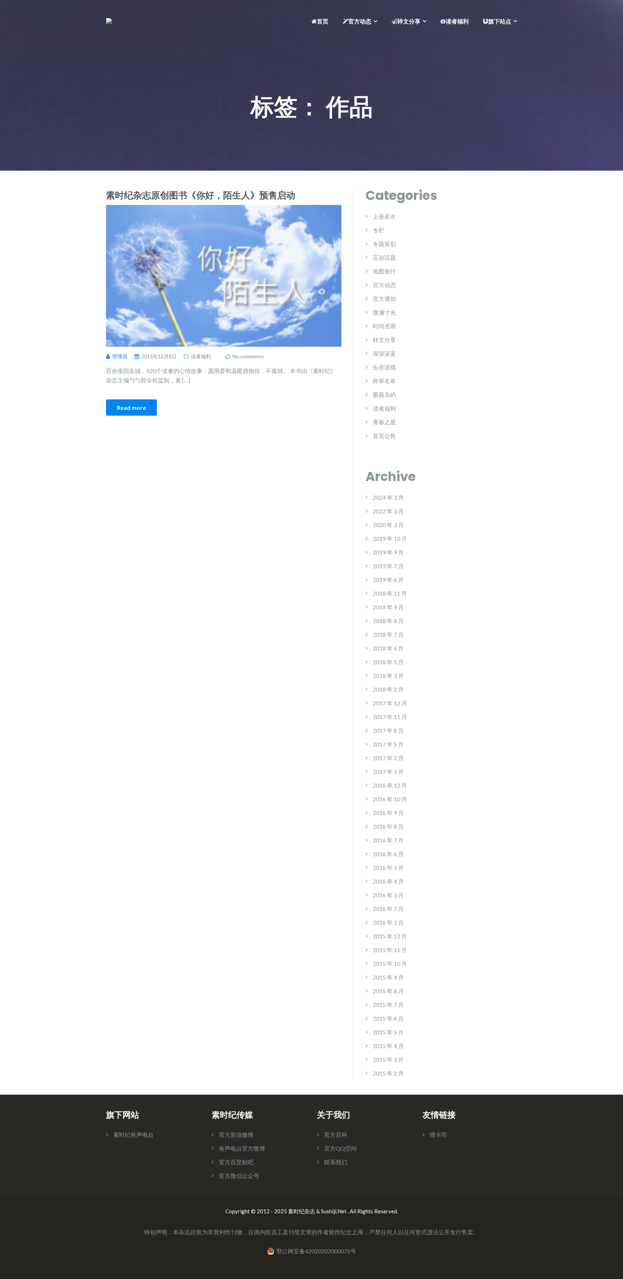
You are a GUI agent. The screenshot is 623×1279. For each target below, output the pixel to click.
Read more (131, 407)
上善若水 (384, 216)
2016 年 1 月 (388, 922)
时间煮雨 (384, 326)
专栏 (378, 230)
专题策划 (384, 243)
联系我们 (335, 1161)
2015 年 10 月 (390, 963)
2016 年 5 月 (388, 867)
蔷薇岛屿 (384, 394)
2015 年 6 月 (388, 1018)
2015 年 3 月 (388, 1059)
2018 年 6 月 (388, 648)
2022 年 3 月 (388, 511)
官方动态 (359, 21)
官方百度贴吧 (236, 1161)
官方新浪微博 (236, 1134)
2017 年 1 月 (388, 771)
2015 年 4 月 (388, 1045)
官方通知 (384, 298)
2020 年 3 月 (388, 524)
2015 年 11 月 (390, 949)
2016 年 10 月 (390, 799)
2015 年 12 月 (390, 936)
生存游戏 (384, 367)
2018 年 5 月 (388, 661)
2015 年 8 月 (388, 990)
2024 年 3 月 (388, 497)
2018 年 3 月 (388, 675)
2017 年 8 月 (388, 730)
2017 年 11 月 (390, 716)
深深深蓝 (384, 353)
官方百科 (335, 1134)
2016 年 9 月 (388, 812)
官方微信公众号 (239, 1175)
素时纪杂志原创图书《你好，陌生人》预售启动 (200, 194)
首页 (322, 21)
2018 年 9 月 (388, 607)
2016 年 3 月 (388, 895)
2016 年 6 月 (388, 853)
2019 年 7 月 (388, 565)
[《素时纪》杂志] (109, 20)
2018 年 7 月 (388, 634)
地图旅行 (384, 271)
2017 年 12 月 (390, 703)
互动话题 (384, 257)
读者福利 (457, 21)
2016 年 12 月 (390, 785)
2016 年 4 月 (388, 881)
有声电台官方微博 (242, 1148)
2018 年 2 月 (388, 689)
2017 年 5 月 (388, 744)
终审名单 (384, 380)
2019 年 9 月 (388, 552)
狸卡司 (438, 1134)
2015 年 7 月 (388, 1004)
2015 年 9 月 (388, 977)
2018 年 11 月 (390, 593)
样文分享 (408, 21)
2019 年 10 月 (390, 538)
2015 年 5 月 (388, 1032)
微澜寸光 (384, 312)
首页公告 (384, 435)
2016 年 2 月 (388, 908)
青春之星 (384, 422)
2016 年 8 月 (388, 826)
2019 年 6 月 (388, 579)
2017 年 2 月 (388, 757)
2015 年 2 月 (388, 1073)
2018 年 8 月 (388, 620)
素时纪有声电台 (133, 1134)
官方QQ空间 (340, 1148)
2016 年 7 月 (388, 840)
